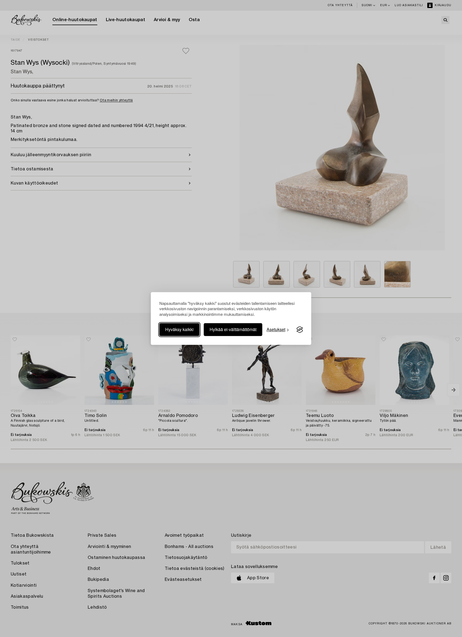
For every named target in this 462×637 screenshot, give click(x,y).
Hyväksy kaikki (179, 330)
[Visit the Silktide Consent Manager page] (299, 329)
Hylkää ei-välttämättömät (233, 330)
